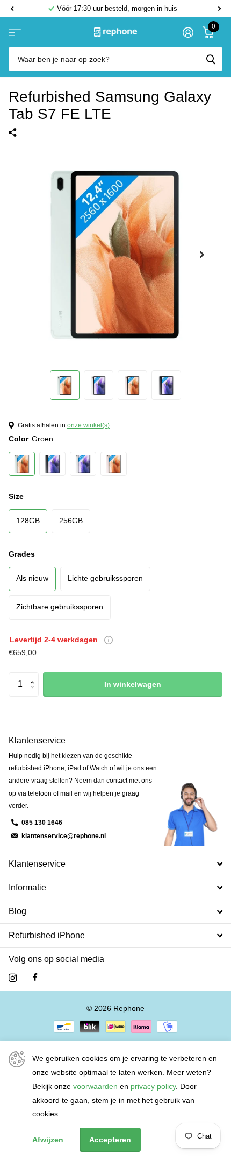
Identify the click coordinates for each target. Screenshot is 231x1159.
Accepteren (110, 1139)
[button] (12, 8)
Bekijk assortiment (15, 32)
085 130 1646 (41, 822)
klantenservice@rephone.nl (63, 836)
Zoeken (210, 59)
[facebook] (35, 977)
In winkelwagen (132, 684)
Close (115, 863)
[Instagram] (13, 978)
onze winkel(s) (88, 425)
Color (31, 438)
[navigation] (65, 385)
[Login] (187, 32)
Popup (108, 639)
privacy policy (153, 1086)
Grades (22, 554)
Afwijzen (47, 1139)
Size (16, 496)
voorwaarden (95, 1086)
